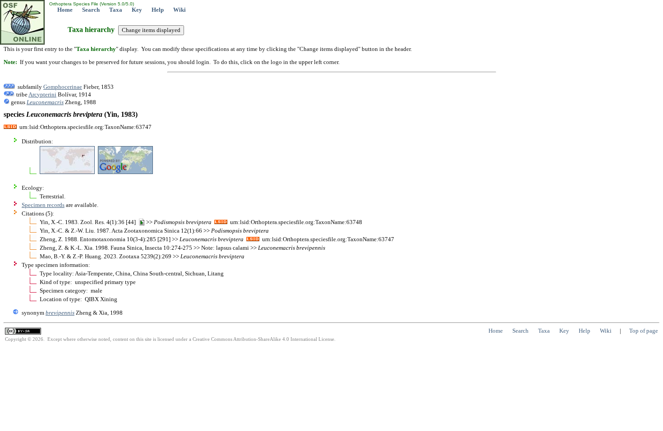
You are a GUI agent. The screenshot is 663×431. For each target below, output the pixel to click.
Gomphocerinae (62, 86)
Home (65, 9)
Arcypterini (42, 94)
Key (137, 9)
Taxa (115, 9)
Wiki (179, 9)
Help (158, 9)
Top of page (643, 330)
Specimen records (43, 205)
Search (91, 9)
